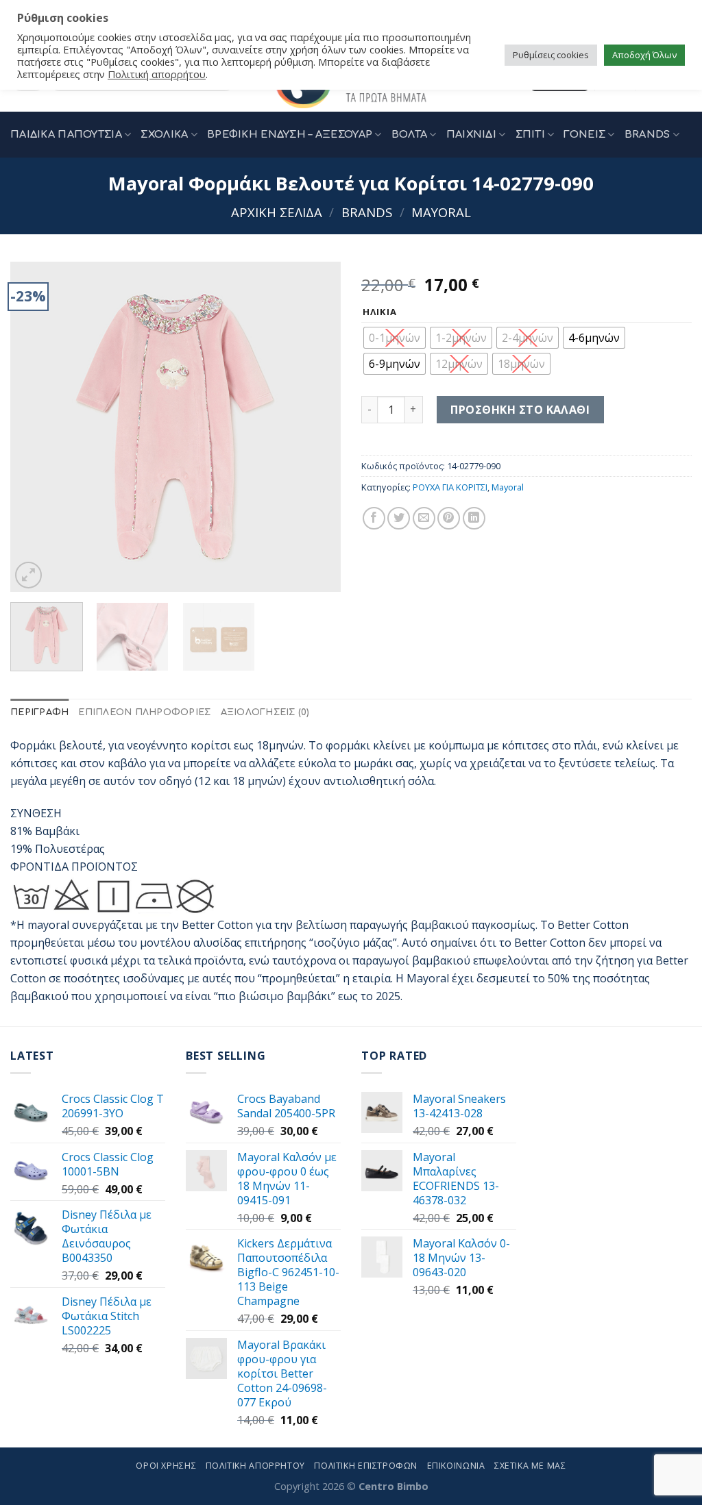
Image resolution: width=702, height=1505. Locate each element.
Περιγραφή (39, 712)
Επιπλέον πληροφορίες (144, 712)
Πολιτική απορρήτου (157, 74)
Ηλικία (379, 312)
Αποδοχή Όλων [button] (644, 55)
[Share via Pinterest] (448, 518)
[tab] (39, 713)
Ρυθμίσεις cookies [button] (551, 55)
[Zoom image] (28, 575)
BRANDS (647, 134)
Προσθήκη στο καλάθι (520, 409)
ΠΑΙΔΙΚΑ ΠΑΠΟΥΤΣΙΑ (66, 134)
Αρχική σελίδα (276, 212)
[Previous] (34, 427)
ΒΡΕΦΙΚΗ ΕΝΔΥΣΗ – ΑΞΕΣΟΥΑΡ (289, 134)
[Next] (316, 427)
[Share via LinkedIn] (474, 518)
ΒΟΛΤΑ (409, 134)
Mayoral (441, 212)
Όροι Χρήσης (166, 1465)
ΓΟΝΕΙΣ (584, 134)
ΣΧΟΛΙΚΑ (164, 134)
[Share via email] (424, 518)
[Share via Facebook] (374, 518)
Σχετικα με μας (530, 1465)
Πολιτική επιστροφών (365, 1465)
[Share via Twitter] (398, 518)
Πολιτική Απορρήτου (255, 1465)
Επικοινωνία (456, 1465)
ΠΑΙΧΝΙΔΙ (471, 134)
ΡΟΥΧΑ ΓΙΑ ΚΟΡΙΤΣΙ (450, 487)
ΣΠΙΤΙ (530, 134)
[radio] (394, 337)
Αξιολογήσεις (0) (265, 712)
